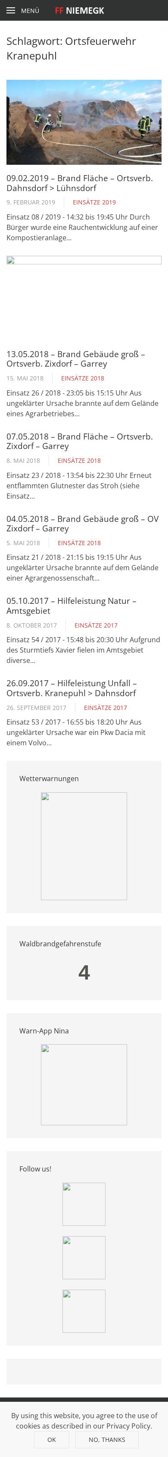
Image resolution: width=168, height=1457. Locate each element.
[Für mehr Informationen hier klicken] (84, 845)
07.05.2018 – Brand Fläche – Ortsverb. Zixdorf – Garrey (79, 441)
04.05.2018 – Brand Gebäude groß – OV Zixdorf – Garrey (82, 523)
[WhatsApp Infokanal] (84, 1203)
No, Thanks (107, 1439)
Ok (51, 1439)
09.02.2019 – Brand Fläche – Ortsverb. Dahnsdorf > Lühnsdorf (79, 183)
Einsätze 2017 (96, 625)
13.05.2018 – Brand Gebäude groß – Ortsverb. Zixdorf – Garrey (75, 359)
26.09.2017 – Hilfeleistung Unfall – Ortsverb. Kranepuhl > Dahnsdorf (71, 688)
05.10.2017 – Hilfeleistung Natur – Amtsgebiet (71, 605)
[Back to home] (84, 10)
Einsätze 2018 (82, 378)
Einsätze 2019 (94, 202)
